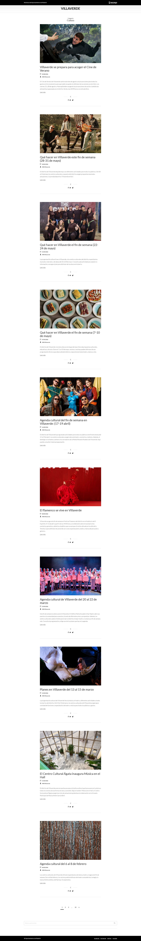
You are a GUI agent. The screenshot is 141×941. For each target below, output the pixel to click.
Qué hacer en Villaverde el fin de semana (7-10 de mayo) (70, 334)
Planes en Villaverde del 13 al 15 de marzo (67, 689)
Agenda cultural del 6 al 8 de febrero (63, 864)
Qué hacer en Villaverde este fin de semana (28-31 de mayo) (67, 158)
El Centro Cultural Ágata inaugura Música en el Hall (70, 775)
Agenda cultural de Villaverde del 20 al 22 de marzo (68, 601)
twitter (109, 938)
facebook (96, 938)
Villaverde (70, 8)
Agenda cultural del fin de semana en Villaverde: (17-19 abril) (63, 421)
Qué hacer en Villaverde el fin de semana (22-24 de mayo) (69, 246)
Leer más (43, 92)
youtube (115, 938)
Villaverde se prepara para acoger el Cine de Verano (68, 68)
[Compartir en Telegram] (72, 100)
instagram (103, 938)
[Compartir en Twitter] (70, 100)
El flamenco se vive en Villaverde (61, 510)
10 (75, 907)
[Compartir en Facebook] (68, 100)
